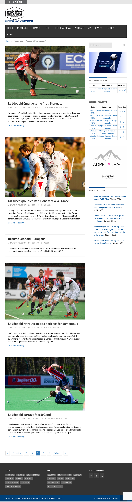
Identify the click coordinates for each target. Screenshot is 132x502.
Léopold (35, 475)
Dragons (20, 475)
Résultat (122, 85)
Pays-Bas (9, 479)
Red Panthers (12, 482)
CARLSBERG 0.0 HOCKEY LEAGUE (56, 108)
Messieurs (22, 28)
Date (93, 85)
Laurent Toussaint (18, 108)
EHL (47, 28)
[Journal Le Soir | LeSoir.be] (16, 2)
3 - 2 (122, 137)
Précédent (17, 453)
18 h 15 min (122, 90)
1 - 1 (122, 117)
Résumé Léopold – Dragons (26, 239)
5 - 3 (122, 127)
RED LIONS (47, 205)
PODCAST (79, 28)
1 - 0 (122, 132)
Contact (12, 34)
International (63, 28)
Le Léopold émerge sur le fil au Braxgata (35, 103)
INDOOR (110, 28)
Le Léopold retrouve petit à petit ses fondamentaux (43, 324)
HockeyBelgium (20, 498)
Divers (98, 28)
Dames (36, 28)
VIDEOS (46, 243)
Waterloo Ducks (13, 486)
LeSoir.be (43, 498)
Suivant (57, 453)
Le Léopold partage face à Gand (29, 415)
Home (10, 28)
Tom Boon (25, 482)
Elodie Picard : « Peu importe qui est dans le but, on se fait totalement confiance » (109, 218)
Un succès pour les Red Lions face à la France (38, 201)
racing (19, 479)
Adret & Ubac (113, 498)
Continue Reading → (17, 125)
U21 (89, 28)
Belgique (10, 475)
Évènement (107, 85)
